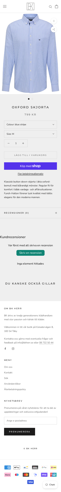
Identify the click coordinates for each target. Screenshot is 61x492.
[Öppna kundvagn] (56, 6)
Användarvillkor (12, 383)
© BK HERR (31, 448)
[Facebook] (5, 348)
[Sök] (50, 6)
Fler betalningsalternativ (30, 173)
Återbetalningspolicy (15, 389)
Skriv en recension (30, 253)
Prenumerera (19, 431)
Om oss (8, 367)
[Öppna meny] (4, 6)
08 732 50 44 (46, 342)
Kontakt (8, 372)
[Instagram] (13, 348)
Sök (6, 378)
